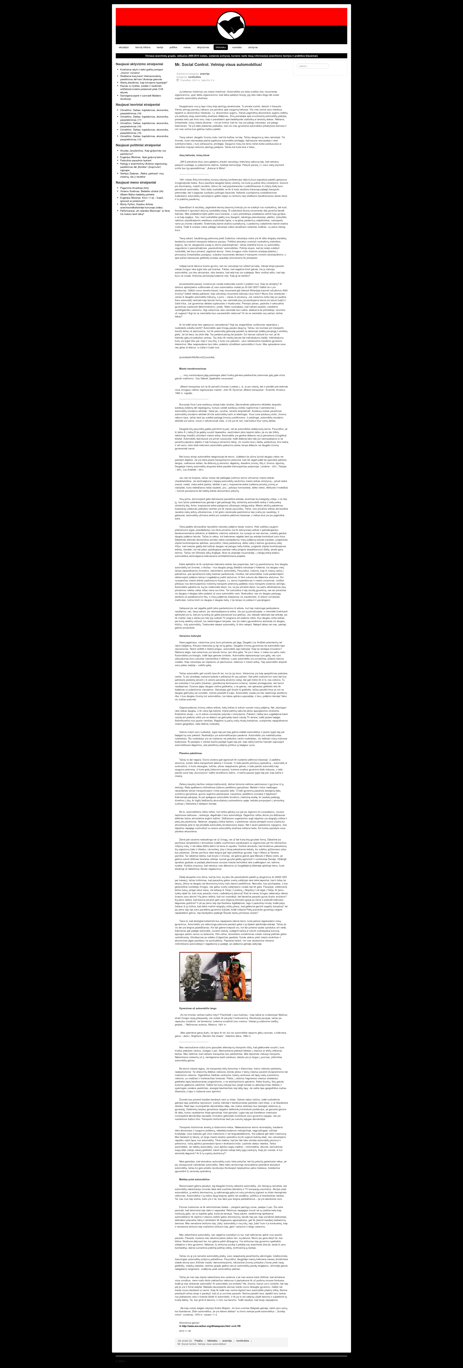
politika (173, 47)
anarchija (204, 73)
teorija (160, 47)
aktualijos (124, 47)
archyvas (253, 47)
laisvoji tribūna (142, 47)
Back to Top (341, 1361)
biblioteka (221, 47)
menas (187, 47)
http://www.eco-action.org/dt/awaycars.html (206, 1326)
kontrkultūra (194, 77)
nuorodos (237, 47)
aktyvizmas (203, 47)
